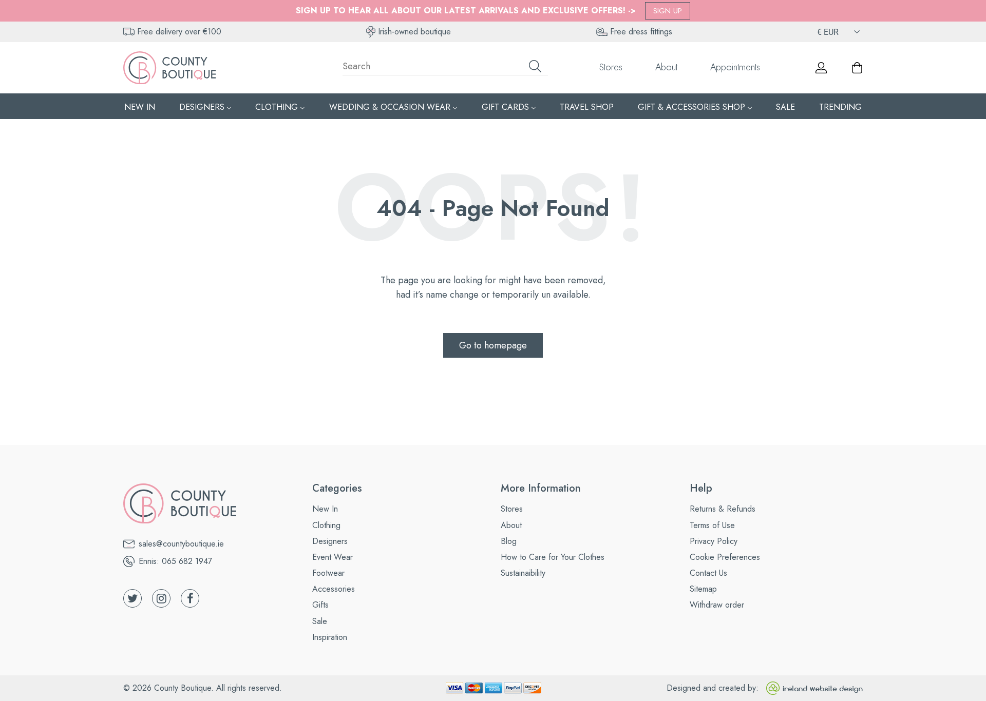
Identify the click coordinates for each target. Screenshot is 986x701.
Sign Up (667, 10)
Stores (610, 67)
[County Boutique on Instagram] (161, 598)
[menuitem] (139, 106)
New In (325, 509)
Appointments (735, 67)
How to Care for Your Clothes (552, 557)
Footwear (328, 573)
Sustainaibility (523, 573)
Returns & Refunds (722, 509)
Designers (330, 541)
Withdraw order (717, 605)
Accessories (333, 589)
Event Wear (332, 557)
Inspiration (329, 637)
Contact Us (708, 573)
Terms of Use (712, 525)
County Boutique (182, 688)
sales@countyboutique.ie (181, 544)
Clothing (326, 525)
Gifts (320, 605)
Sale (319, 621)
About (666, 67)
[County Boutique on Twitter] (132, 598)
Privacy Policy (713, 541)
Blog (509, 541)
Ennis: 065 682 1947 (175, 561)
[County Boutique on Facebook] (190, 598)
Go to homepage (493, 345)
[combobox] (445, 68)
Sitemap (703, 589)
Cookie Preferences (725, 557)
